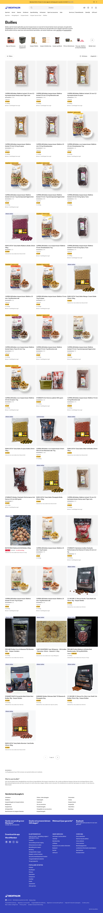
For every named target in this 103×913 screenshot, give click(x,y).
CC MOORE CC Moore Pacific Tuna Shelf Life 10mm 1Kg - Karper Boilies (81, 599)
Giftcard (94, 12)
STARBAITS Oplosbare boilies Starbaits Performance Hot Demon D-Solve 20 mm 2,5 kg (81, 550)
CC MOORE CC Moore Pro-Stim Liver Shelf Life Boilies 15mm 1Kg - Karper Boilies (82, 697)
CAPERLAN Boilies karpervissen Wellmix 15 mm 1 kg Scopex (51, 297)
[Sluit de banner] (96, 2)
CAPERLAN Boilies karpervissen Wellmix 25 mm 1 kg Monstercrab (50, 599)
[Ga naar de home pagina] (12, 8)
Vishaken (8, 797)
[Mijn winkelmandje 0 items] (96, 8)
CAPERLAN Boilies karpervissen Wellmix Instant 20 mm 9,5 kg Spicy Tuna (80, 196)
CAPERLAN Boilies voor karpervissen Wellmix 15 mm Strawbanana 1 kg (50, 246)
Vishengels (40, 799)
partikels (59, 30)
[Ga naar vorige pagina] (45, 757)
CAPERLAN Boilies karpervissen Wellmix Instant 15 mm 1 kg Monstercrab (49, 348)
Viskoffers (71, 806)
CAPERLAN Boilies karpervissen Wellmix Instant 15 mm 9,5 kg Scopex (18, 145)
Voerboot (39, 802)
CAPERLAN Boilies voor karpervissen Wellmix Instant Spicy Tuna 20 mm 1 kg (19, 348)
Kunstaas (71, 809)
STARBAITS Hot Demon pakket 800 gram (49, 398)
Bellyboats (8, 804)
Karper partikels (57, 46)
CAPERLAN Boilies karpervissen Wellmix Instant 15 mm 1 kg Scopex (18, 599)
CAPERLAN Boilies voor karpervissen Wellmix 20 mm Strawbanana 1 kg (81, 145)
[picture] (20, 76)
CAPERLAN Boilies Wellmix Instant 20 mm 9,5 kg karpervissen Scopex (81, 94)
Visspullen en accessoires (44, 809)
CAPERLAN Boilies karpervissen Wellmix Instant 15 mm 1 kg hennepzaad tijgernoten (50, 196)
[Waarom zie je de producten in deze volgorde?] (80, 56)
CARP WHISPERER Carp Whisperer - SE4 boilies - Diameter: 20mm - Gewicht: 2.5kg (51, 650)
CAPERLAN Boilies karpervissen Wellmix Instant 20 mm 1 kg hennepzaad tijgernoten (19, 196)
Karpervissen (72, 802)
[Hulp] (88, 8)
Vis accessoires (41, 804)
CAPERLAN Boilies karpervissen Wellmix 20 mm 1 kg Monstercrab (19, 297)
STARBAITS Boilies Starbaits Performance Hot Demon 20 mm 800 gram (20, 498)
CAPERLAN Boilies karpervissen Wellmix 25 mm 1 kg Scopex (50, 549)
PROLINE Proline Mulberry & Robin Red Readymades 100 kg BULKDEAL (79, 650)
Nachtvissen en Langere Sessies (14, 811)
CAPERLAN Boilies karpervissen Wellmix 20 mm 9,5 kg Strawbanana (50, 145)
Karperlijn (71, 804)
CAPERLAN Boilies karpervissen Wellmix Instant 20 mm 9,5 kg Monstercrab (49, 94)
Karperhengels (41, 811)
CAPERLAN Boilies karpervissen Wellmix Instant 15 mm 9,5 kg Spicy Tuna (80, 246)
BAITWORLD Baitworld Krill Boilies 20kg (18, 548)
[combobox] (94, 56)
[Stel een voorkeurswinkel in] (84, 8)
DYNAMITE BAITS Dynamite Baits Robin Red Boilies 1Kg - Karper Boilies (19, 697)
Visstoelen (71, 797)
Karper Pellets (34, 46)
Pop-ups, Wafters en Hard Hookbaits (80, 46)
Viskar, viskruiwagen (43, 797)
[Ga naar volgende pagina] (57, 757)
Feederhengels (41, 806)
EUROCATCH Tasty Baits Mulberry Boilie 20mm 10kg (20, 246)
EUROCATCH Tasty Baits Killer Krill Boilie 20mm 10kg (82, 449)
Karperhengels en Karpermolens (14, 802)
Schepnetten (9, 809)
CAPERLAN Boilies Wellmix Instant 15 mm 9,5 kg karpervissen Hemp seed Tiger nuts (81, 498)
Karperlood (8, 806)
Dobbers (7, 799)
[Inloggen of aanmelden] (92, 8)
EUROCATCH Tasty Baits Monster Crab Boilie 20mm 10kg (19, 744)
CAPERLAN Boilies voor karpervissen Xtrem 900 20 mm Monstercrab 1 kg (50, 449)
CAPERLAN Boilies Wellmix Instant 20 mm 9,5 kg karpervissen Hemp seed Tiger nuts (19, 94)
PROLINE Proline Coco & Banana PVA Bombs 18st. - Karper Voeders (19, 650)
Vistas (70, 799)
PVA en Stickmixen (68, 46)
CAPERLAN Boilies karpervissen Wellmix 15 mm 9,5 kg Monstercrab (82, 399)
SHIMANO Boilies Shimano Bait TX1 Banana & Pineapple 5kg (50, 697)
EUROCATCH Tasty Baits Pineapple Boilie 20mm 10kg (49, 498)
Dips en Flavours (10, 46)
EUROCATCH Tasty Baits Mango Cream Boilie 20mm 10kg (81, 297)
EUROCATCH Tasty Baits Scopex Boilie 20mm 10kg (20, 449)
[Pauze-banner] (94, 2)
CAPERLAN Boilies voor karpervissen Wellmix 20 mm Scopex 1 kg (19, 399)
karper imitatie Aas (45, 46)
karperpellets (67, 30)
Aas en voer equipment (22, 46)
